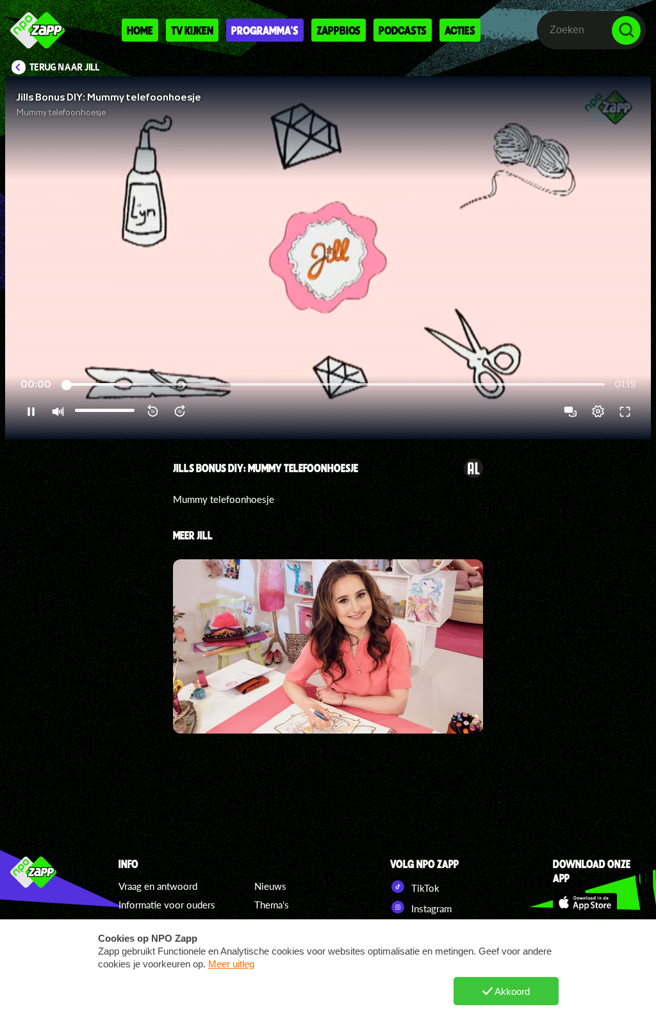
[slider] (333, 385)
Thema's (271, 904)
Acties (460, 30)
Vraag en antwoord (158, 886)
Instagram (430, 908)
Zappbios (338, 30)
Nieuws (270, 886)
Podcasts (403, 30)
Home (140, 30)
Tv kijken (192, 30)
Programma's (265, 30)
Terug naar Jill (64, 67)
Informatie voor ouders (167, 904)
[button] (328, 257)
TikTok (424, 888)
